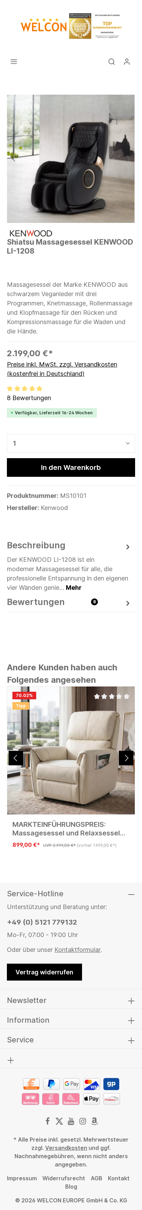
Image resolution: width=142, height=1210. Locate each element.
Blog (71, 1186)
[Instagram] (83, 1122)
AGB (96, 1178)
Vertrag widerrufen (44, 972)
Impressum (22, 1178)
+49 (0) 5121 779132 (42, 922)
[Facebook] (48, 1122)
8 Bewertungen (29, 397)
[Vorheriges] (14, 158)
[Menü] (14, 61)
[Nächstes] (128, 158)
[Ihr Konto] (127, 61)
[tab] (69, 565)
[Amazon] (94, 1122)
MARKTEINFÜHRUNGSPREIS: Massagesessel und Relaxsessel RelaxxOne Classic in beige (66, 829)
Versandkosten (66, 1147)
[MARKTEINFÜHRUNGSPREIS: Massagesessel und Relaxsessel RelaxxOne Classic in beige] (71, 750)
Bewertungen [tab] (51, 602)
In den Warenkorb (71, 467)
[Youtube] (71, 1122)
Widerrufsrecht (63, 1178)
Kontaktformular (77, 949)
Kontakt (119, 1178)
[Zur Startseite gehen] (71, 26)
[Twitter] (59, 1122)
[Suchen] (112, 61)
